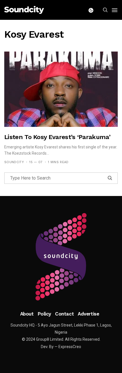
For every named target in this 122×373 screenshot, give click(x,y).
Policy (44, 314)
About (27, 314)
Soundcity (14, 162)
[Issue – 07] (61, 257)
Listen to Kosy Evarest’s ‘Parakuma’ (57, 136)
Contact (64, 314)
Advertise (88, 314)
